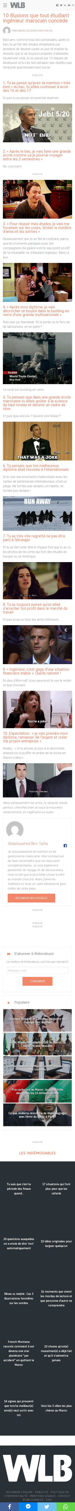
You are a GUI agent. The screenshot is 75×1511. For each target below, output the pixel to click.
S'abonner (37, 981)
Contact (64, 1496)
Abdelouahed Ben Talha (35, 30)
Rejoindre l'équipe (19, 1492)
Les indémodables (37, 1153)
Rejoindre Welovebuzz (31, 898)
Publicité (41, 1492)
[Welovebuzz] (17, 5)
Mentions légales (42, 1496)
